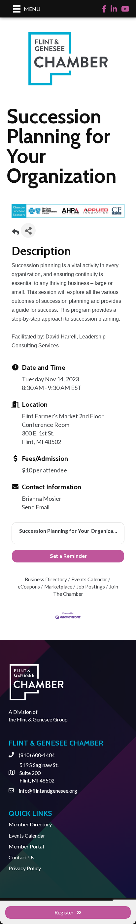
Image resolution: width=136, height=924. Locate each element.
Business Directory (46, 579)
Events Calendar (89, 579)
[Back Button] (15, 232)
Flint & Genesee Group (42, 719)
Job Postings (91, 586)
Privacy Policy (25, 868)
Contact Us (21, 857)
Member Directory (30, 824)
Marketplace (58, 586)
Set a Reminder (68, 556)
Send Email (36, 507)
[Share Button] (28, 230)
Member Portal (26, 846)
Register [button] (64, 912)
